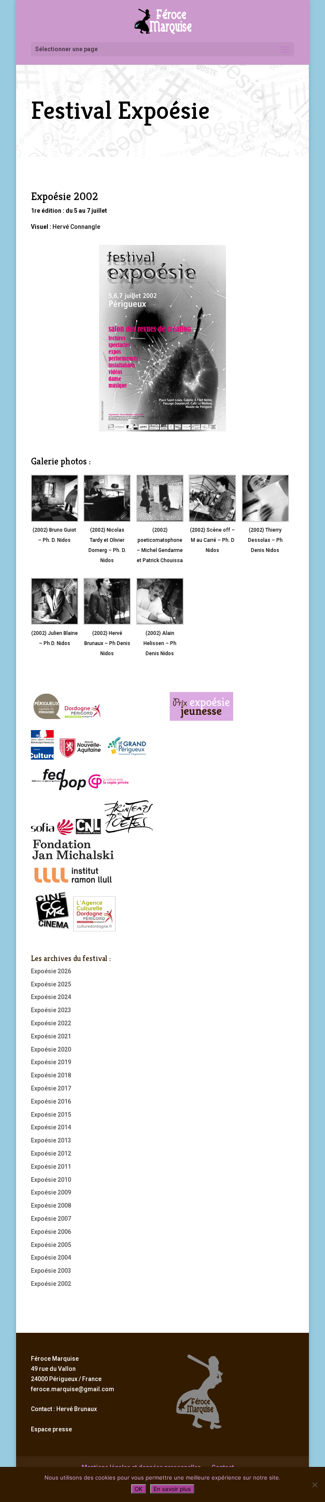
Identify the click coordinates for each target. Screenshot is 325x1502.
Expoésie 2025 (51, 984)
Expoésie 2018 (51, 1075)
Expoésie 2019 (51, 1062)
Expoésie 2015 (51, 1114)
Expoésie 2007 (51, 1218)
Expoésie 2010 (51, 1179)
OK (139, 1489)
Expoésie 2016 (51, 1101)
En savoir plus (172, 1489)
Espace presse (51, 1429)
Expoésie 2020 (51, 1049)
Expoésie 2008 (51, 1205)
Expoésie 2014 (51, 1127)
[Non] (314, 1484)
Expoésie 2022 (51, 1023)
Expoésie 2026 (51, 971)
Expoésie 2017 (51, 1088)
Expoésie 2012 (51, 1153)
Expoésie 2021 (51, 1036)
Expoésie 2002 (51, 1283)
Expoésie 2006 (51, 1231)
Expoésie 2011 (51, 1166)
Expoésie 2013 (51, 1140)
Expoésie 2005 (51, 1244)
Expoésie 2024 (51, 997)
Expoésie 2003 (51, 1270)
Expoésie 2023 (51, 1010)
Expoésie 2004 (51, 1257)
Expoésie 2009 (51, 1192)
